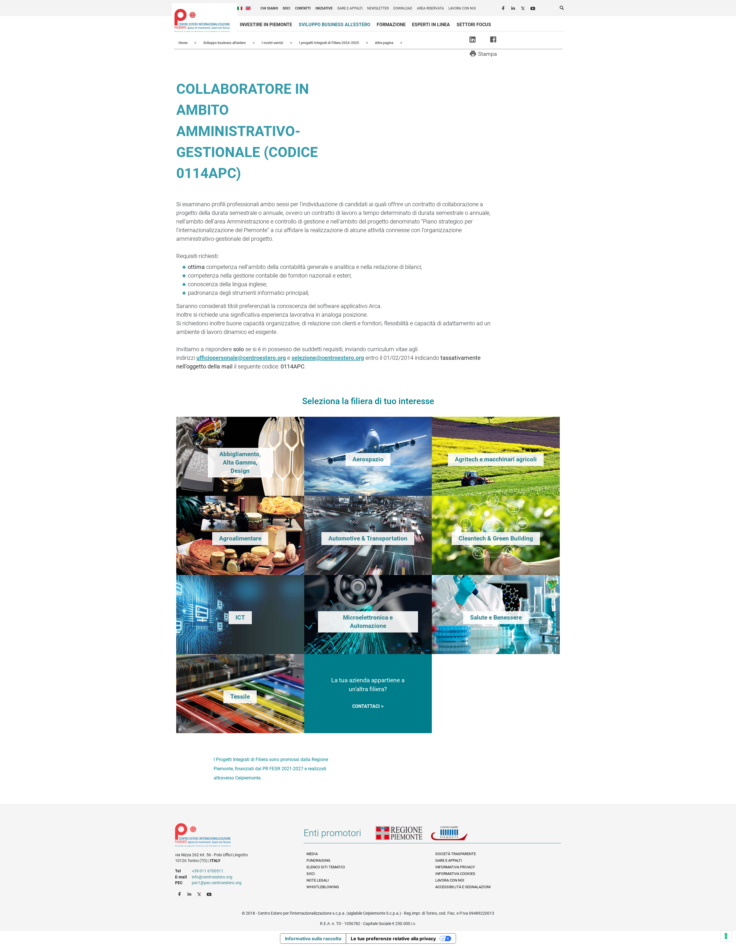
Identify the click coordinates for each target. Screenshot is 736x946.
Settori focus (474, 24)
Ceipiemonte (202, 20)
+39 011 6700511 (207, 871)
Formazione (391, 24)
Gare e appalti (350, 8)
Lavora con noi (462, 8)
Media (312, 854)
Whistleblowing (322, 887)
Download (402, 8)
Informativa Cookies (455, 874)
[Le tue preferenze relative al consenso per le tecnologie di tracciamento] (725, 935)
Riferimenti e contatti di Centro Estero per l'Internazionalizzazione (233, 836)
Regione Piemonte (403, 835)
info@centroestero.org (212, 877)
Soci (286, 8)
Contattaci (366, 706)
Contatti (303, 8)
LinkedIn (513, 7)
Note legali (317, 880)
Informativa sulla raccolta (313, 938)
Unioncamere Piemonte (457, 835)
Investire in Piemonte (266, 24)
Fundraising (318, 860)
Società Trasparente (455, 854)
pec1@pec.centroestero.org (216, 882)
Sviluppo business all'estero (334, 24)
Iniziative (324, 8)
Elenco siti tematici (325, 867)
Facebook (504, 7)
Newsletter (378, 8)
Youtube (533, 7)
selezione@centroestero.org (328, 357)
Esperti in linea (431, 24)
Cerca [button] (562, 8)
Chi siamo (269, 8)
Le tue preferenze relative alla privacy (393, 938)
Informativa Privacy (455, 867)
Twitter (523, 7)
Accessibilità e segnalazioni (463, 887)
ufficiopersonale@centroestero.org (241, 357)
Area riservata (430, 8)
